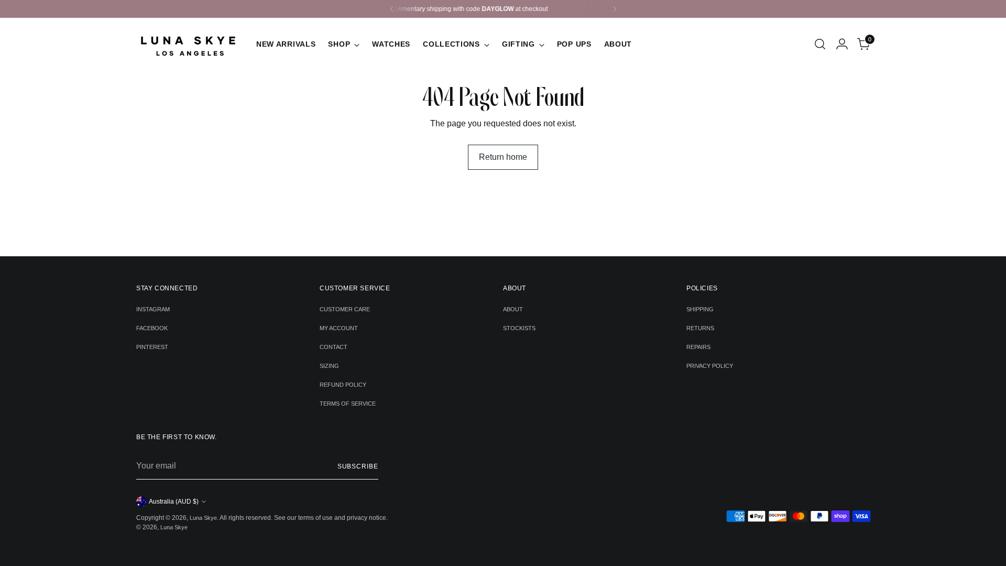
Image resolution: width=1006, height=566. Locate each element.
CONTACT (333, 347)
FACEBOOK (152, 328)
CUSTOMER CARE (345, 309)
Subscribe (357, 466)
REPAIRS (698, 347)
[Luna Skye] (188, 44)
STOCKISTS (519, 328)
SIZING (329, 366)
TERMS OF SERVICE (348, 403)
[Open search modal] (820, 44)
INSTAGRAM (153, 309)
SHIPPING (700, 309)
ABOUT (513, 309)
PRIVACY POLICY (709, 366)
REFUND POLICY (343, 385)
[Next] (614, 9)
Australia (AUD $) (174, 501)
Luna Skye (203, 518)
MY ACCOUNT (339, 328)
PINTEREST (152, 347)
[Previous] (391, 9)
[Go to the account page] (842, 44)
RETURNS (700, 328)
